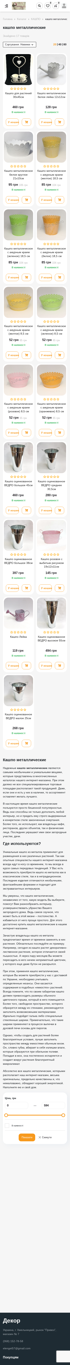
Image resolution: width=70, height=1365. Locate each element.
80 (64, 44)
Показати (27, 1137)
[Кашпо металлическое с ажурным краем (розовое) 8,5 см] (18, 380)
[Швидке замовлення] (26, 122)
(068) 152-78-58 (13, 1341)
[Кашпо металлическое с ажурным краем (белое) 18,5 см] (51, 224)
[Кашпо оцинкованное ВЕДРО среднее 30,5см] (51, 457)
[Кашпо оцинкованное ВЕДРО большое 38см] (18, 535)
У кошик (13, 122)
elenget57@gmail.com (17, 1348)
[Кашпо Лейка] (18, 613)
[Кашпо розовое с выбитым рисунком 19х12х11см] (51, 535)
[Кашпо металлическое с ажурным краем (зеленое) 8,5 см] (51, 302)
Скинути (45, 1137)
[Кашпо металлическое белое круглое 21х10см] (18, 147)
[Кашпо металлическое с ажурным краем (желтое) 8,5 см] (18, 302)
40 (59, 44)
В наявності (17, 1125)
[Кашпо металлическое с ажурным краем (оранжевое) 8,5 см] (51, 380)
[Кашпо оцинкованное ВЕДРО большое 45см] (18, 457)
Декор (11, 1320)
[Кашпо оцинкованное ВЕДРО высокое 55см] (51, 613)
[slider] (6, 1115)
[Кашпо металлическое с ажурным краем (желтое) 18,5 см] (51, 147)
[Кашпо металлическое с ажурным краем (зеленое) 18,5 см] (18, 224)
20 (54, 44)
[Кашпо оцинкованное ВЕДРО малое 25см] (18, 690)
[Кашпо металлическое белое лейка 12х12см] (51, 69)
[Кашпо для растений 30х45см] (18, 69)
